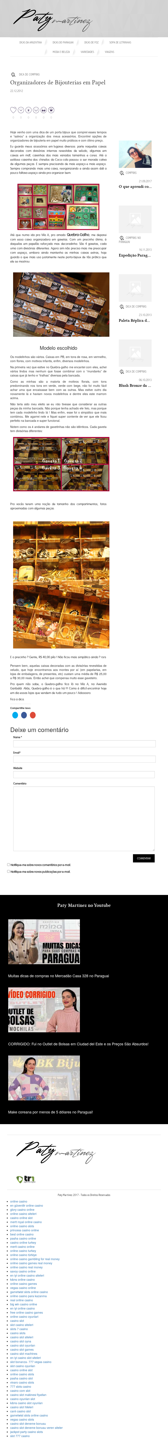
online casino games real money (31, 1263)
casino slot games (22, 1349)
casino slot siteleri (21, 1337)
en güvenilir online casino (26, 1205)
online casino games (23, 1284)
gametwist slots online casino (29, 1292)
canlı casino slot (20, 1411)
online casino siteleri (23, 1214)
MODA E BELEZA (61, 52)
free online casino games (26, 1312)
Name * (17, 737)
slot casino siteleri (21, 1325)
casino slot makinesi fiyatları (28, 1395)
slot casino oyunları (22, 1366)
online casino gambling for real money (35, 1259)
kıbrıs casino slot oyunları (26, 1403)
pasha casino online (23, 1238)
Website (17, 768)
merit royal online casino (26, 1222)
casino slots (17, 1333)
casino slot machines (23, 1353)
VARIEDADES (87, 52)
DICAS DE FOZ (91, 42)
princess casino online (24, 1230)
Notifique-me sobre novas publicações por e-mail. (40, 871)
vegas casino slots (22, 1419)
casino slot (17, 1321)
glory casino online (22, 1209)
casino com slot (20, 1391)
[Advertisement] (143, 119)
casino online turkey (23, 1242)
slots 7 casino (19, 1329)
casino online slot (21, 1218)
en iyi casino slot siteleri (25, 1358)
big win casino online (23, 1304)
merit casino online (22, 1246)
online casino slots (22, 1226)
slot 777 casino (20, 1436)
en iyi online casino (22, 1308)
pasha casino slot (21, 1378)
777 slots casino (20, 1386)
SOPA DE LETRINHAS (120, 42)
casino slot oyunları (22, 1345)
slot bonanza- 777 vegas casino (30, 1362)
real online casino (21, 1300)
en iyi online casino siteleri (27, 1275)
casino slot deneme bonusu (28, 1423)
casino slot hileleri (21, 1407)
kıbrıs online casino (22, 1279)
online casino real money (26, 1267)
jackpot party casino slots (26, 1432)
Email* (16, 752)
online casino (18, 1201)
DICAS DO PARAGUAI (63, 42)
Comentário (19, 783)
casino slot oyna (20, 1341)
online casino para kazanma (28, 1296)
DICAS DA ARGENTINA (30, 42)
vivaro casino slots (22, 1382)
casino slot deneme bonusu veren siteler (36, 1428)
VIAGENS (109, 52)
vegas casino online (23, 1288)
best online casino (22, 1234)
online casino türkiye (23, 1255)
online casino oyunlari (24, 1316)
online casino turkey (23, 1251)
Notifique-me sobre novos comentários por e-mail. (41, 865)
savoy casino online (23, 1271)
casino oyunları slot (22, 1399)
